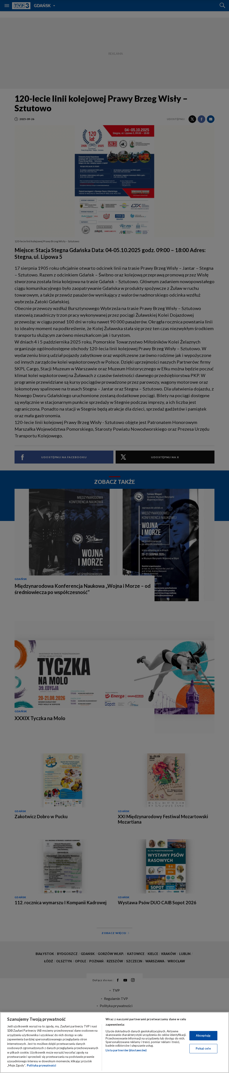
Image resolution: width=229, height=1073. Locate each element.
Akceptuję (203, 1035)
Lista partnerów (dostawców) (126, 1050)
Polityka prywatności (41, 1065)
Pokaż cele (203, 1048)
